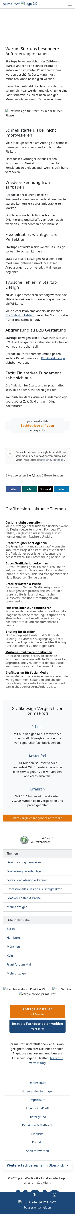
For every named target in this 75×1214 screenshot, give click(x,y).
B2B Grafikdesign (53, 358)
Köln (10, 955)
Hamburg (13, 938)
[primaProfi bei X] (35, 1195)
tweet (47, 489)
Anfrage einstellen (37, 1011)
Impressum (37, 1100)
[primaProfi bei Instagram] (54, 1195)
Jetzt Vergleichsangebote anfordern (37, 818)
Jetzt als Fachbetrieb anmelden (37, 1026)
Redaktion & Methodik (50, 460)
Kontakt (37, 1142)
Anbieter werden (37, 1151)
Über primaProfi (37, 1108)
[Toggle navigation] (69, 4)
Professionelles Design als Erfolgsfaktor (34, 889)
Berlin (11, 929)
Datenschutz (37, 1083)
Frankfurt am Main (20, 964)
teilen (13, 489)
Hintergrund (37, 1117)
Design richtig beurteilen (24, 862)
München (13, 947)
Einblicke (37, 1134)
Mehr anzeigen (17, 907)
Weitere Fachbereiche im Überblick (37, 1165)
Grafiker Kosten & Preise (24, 898)
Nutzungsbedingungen (37, 1091)
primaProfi (11, 4)
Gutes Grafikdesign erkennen (27, 880)
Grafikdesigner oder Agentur (27, 871)
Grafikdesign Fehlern (19, 315)
